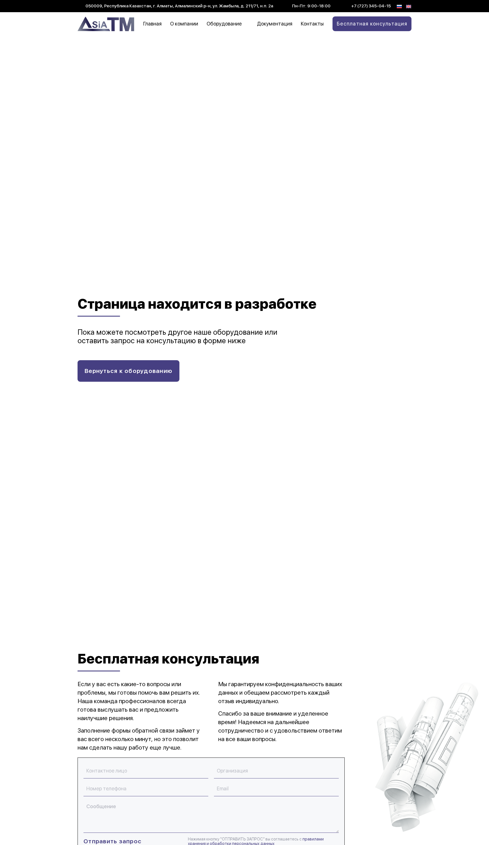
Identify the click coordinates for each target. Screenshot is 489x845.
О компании (184, 24)
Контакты (312, 24)
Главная (152, 24)
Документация (274, 24)
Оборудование (224, 24)
